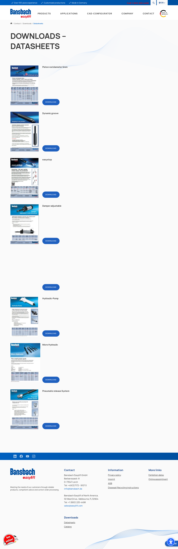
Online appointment (158, 479)
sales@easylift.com (73, 505)
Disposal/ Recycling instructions (123, 487)
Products (44, 13)
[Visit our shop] (9, 539)
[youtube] (27, 456)
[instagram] (33, 456)
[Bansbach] (11, 23)
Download (50, 102)
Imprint (111, 479)
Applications (69, 13)
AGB (110, 483)
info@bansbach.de (73, 488)
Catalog (68, 526)
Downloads (27, 23)
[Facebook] (21, 456)
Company (127, 13)
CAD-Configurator (99, 13)
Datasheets (69, 522)
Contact (148, 13)
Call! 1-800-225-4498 (138, 3)
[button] (171, 542)
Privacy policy (114, 475)
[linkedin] (15, 456)
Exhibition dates (156, 475)
